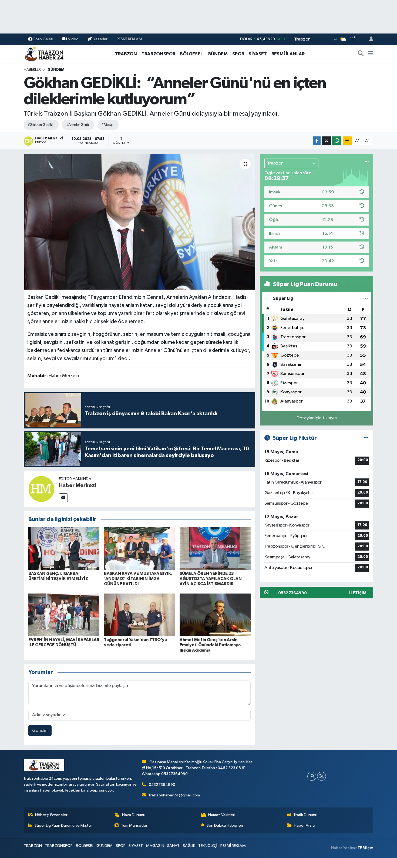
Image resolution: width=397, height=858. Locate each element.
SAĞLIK (189, 846)
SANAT (173, 846)
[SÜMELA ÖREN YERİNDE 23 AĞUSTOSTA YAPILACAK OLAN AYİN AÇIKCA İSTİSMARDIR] (215, 548)
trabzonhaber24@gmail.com (174, 795)
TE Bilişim (365, 848)
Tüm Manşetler (134, 825)
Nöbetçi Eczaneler (51, 815)
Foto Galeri (43, 39)
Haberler (32, 70)
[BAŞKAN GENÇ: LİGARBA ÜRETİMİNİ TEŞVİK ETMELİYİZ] (63, 548)
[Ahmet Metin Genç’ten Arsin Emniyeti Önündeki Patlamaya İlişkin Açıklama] (215, 614)
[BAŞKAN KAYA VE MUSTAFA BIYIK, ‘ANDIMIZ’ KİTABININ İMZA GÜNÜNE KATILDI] (139, 548)
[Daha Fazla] (347, 140)
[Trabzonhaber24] (44, 53)
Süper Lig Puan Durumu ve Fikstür (63, 825)
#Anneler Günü (77, 125)
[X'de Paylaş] (326, 140)
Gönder (40, 730)
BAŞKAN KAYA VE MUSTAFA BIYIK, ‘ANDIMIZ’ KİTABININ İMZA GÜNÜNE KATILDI (138, 578)
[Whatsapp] (311, 776)
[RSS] (321, 776)
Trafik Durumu (305, 815)
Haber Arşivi (304, 825)
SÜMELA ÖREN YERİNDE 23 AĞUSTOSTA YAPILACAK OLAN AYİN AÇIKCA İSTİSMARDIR (211, 578)
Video (73, 39)
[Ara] (361, 54)
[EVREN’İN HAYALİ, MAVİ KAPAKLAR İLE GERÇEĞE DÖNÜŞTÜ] (63, 614)
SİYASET (258, 54)
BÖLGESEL (191, 54)
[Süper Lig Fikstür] (366, 438)
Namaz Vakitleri (221, 815)
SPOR (238, 54)
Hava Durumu (133, 815)
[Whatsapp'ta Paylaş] (336, 140)
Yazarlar (100, 39)
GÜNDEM (217, 54)
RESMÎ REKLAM (129, 39)
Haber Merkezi (77, 485)
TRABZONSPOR (158, 54)
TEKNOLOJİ (207, 846)
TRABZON (126, 54)
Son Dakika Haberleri (225, 825)
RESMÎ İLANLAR (288, 54)
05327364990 (162, 785)
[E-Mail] (63, 497)
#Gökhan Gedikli (40, 125)
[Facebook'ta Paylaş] (317, 140)
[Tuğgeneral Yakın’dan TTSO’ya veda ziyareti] (139, 614)
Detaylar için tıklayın (317, 418)
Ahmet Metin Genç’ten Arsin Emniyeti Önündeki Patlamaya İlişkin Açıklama (210, 645)
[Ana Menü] (370, 54)
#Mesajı (107, 125)
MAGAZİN (155, 846)
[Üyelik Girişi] (369, 39)
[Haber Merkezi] (41, 489)
